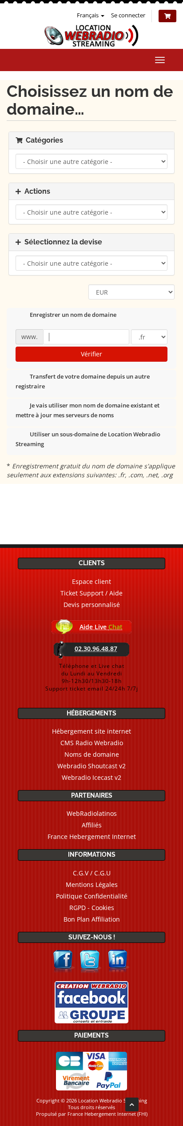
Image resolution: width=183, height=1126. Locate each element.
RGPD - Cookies (91, 907)
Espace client (91, 581)
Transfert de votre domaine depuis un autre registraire (83, 382)
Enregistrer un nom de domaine (73, 315)
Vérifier (91, 354)
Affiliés (92, 825)
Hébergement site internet (91, 731)
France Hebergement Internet (92, 836)
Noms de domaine (91, 754)
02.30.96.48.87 (96, 648)
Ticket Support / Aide (91, 593)
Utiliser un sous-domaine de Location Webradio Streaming (88, 439)
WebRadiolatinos (92, 813)
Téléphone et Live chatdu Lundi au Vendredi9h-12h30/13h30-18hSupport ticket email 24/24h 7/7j (91, 677)
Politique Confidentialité (91, 896)
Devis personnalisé (92, 604)
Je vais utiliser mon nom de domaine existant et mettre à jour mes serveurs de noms (87, 410)
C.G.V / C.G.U (92, 873)
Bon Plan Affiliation (92, 919)
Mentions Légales (92, 884)
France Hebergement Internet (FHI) (107, 1113)
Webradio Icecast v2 (91, 777)
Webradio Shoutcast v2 (91, 766)
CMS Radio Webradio (91, 743)
